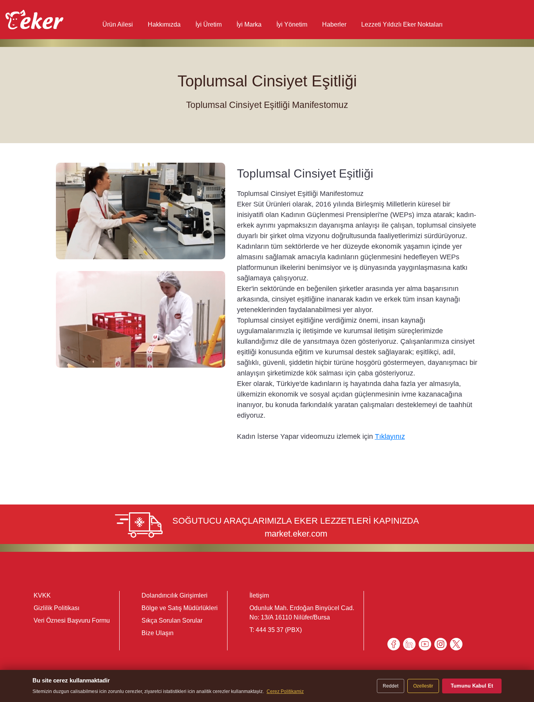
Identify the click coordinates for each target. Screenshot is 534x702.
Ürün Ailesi (117, 24)
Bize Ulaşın (158, 633)
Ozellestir (423, 686)
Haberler (334, 24)
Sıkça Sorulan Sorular (172, 620)
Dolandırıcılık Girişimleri (175, 595)
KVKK (42, 595)
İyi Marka (249, 24)
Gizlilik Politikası (56, 608)
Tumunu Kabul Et (472, 686)
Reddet (390, 686)
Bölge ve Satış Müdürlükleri (180, 608)
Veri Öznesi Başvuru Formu (72, 620)
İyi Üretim (208, 24)
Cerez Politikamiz (285, 691)
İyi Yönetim (291, 24)
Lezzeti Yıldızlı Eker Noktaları (402, 24)
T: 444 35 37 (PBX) (275, 630)
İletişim (259, 595)
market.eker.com (296, 534)
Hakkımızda (164, 24)
